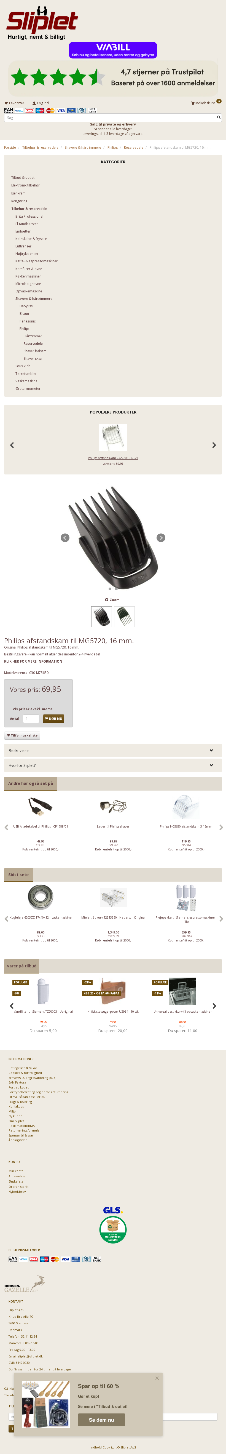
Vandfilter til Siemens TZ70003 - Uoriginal (43, 1011)
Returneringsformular (25, 1130)
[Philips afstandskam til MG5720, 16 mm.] (113, 538)
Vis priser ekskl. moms (33, 709)
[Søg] (218, 117)
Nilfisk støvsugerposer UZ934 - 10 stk (113, 1011)
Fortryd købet (19, 1087)
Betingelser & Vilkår (23, 1068)
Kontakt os (16, 1106)
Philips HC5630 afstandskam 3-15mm (186, 826)
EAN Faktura (17, 1082)
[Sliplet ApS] (42, 21)
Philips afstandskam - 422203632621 (113, 458)
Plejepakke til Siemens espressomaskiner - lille (186, 919)
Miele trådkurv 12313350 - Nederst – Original (113, 917)
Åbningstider (18, 1140)
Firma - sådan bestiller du (27, 1097)
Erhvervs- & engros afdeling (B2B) (32, 1078)
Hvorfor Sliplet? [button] (22, 765)
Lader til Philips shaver (113, 826)
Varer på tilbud (21, 966)
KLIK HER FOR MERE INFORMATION (33, 661)
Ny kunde (15, 1116)
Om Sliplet (16, 1121)
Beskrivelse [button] (19, 750)
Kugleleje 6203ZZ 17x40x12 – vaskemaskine (41, 917)
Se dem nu (101, 1419)
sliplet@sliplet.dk (30, 1356)
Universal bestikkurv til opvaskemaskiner (183, 1011)
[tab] (113, 750)
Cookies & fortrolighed (25, 1073)
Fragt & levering (20, 1102)
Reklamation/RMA (22, 1126)
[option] (40, 830)
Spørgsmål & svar (21, 1135)
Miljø (12, 1111)
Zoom (115, 599)
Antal (15, 718)
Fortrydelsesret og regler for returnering (38, 1092)
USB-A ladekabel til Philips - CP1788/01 (40, 826)
